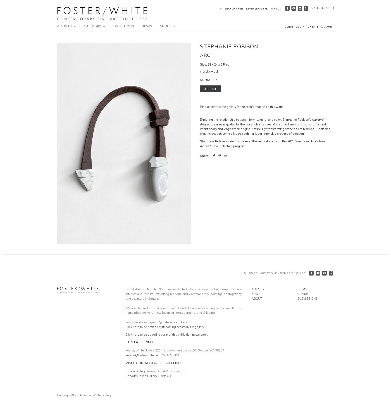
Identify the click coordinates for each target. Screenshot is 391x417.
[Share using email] (225, 156)
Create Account (321, 26)
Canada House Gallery (141, 376)
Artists (65, 26)
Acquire (210, 89)
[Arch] (124, 143)
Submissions (307, 298)
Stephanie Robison (229, 46)
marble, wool (209, 71)
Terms (302, 289)
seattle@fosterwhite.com (143, 355)
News (147, 26)
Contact (304, 294)
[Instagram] (300, 8)
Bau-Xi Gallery (135, 371)
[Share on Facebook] (214, 156)
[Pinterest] (306, 8)
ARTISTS (258, 289)
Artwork (93, 26)
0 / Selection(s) (323, 7)
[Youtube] (293, 8)
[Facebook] (287, 8)
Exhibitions (123, 26)
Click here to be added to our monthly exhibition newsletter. (167, 334)
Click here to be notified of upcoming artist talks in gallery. (165, 327)
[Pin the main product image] (220, 156)
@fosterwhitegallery (173, 322)
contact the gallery (223, 106)
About (166, 26)
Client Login (295, 26)
